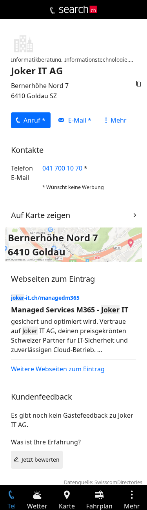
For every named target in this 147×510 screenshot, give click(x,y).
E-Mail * (79, 120)
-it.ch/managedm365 (45, 297)
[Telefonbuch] (52, 11)
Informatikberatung (36, 59)
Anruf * (34, 120)
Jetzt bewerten (41, 459)
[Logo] (78, 9)
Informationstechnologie (95, 59)
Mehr (119, 120)
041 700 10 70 (62, 168)
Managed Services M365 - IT (69, 309)
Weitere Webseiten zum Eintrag (58, 369)
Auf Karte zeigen (40, 215)
